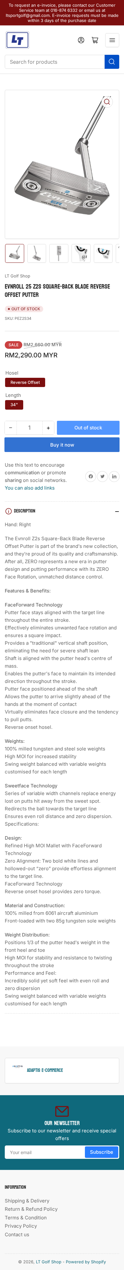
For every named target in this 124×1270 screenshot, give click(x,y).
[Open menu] (112, 40)
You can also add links (30, 488)
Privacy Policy (21, 1226)
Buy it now (62, 445)
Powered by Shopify (86, 1261)
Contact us (17, 1234)
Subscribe (101, 1152)
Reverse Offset (25, 382)
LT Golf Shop (17, 275)
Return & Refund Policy (31, 1209)
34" (14, 404)
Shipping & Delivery (27, 1201)
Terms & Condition (26, 1218)
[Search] (112, 61)
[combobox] (62, 62)
